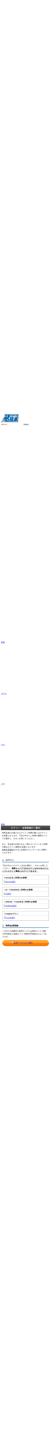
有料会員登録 (7, 850)
